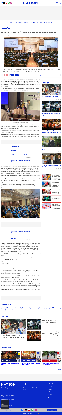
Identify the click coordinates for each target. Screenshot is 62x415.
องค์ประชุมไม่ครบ (17, 307)
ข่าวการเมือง (42, 307)
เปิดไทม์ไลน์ (3, 307)
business (24, 390)
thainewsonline (50, 395)
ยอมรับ (5, 406)
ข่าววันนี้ (48, 307)
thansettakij (50, 399)
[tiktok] (26, 410)
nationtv (49, 392)
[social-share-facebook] (2, 3)
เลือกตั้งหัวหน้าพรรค (25, 307)
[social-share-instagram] (11, 3)
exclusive (24, 389)
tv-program (34, 386)
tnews (49, 397)
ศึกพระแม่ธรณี (9, 307)
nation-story (34, 387)
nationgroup (50, 387)
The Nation (50, 386)
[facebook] (22, 410)
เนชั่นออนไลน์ (58, 307)
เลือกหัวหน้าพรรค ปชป (34, 307)
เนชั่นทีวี (52, 307)
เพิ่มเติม (2, 404)
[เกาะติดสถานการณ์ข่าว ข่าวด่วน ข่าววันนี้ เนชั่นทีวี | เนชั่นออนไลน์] (30, 3)
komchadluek (50, 389)
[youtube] (29, 410)
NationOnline (9, 310)
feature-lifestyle (35, 389)
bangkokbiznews (50, 391)
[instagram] (36, 410)
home (23, 386)
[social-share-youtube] (6, 3)
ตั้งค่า (5, 408)
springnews (50, 394)
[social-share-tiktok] (4, 3)
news (23, 387)
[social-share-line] (9, 3)
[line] (32, 410)
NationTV (3, 310)
